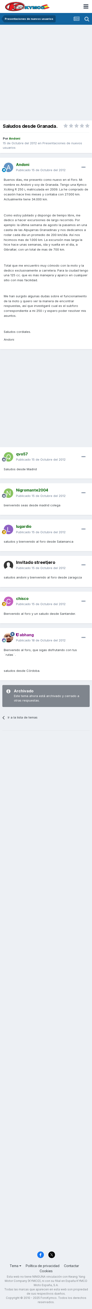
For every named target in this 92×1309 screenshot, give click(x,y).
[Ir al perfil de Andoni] (8, 167)
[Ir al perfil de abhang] (8, 637)
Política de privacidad (42, 1266)
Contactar (71, 1266)
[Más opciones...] (83, 167)
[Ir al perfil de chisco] (8, 601)
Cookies (46, 1271)
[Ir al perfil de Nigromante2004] (8, 493)
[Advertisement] (46, 73)
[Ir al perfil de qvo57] (8, 457)
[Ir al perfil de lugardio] (8, 529)
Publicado (41, 170)
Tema (14, 1266)
